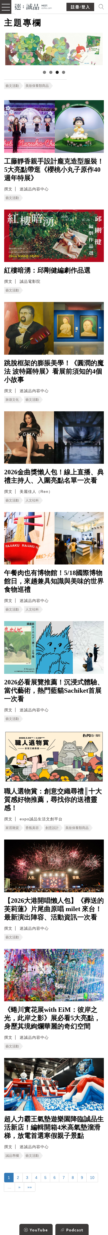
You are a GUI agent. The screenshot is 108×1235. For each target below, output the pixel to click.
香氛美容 (32, 828)
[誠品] (33, 6)
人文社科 (32, 500)
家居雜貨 (12, 828)
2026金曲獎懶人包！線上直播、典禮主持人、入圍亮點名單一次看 (54, 476)
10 (92, 1177)
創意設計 (52, 828)
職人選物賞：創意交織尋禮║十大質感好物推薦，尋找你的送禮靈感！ (53, 799)
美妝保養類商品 (37, 86)
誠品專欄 (12, 1156)
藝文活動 (12, 86)
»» (29, 1187)
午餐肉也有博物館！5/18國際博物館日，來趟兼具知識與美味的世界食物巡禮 (54, 581)
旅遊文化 (12, 400)
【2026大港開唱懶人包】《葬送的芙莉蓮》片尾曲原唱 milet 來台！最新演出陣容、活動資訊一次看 (54, 909)
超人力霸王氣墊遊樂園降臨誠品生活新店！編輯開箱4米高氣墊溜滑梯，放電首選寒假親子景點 (54, 1127)
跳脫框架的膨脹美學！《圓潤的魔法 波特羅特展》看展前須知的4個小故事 (54, 371)
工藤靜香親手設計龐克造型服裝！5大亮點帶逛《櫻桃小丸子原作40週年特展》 (54, 170)
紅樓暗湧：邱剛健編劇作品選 (47, 270)
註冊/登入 (80, 7)
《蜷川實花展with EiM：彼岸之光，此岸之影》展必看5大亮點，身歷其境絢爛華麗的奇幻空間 (52, 1018)
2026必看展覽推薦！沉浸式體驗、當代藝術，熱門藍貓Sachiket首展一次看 (54, 690)
